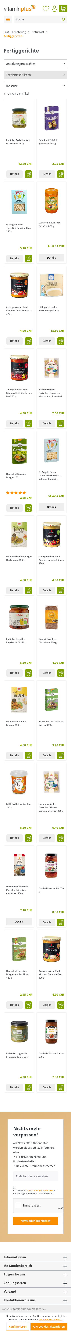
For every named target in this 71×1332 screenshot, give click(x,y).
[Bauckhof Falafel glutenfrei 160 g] (52, 118)
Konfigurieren (18, 1326)
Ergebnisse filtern (18, 75)
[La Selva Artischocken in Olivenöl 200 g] (19, 118)
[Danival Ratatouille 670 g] (52, 866)
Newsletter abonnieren (36, 1221)
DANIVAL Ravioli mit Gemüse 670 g (49, 224)
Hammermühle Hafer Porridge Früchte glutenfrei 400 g (17, 889)
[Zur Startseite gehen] (20, 8)
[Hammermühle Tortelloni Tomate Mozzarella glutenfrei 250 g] (52, 368)
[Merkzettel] (46, 8)
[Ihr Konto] (54, 8)
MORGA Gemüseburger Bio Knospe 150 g (19, 558)
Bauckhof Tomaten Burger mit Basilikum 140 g (17, 974)
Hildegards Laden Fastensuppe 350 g (49, 308)
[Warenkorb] (63, 8)
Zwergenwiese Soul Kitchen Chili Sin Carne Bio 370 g (18, 392)
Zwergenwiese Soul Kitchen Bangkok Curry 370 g (51, 559)
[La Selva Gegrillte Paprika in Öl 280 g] (19, 617)
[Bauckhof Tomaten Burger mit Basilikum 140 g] (19, 949)
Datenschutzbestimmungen (39, 1190)
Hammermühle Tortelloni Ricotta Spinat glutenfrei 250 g (51, 807)
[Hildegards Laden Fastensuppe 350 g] (52, 285)
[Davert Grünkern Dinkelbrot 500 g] (52, 617)
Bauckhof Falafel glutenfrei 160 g (48, 141)
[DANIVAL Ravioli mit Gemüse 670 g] (52, 201)
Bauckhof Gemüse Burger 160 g (16, 475)
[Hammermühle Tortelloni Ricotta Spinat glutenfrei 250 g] (52, 782)
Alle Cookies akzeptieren (49, 1326)
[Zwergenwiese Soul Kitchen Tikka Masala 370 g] (19, 285)
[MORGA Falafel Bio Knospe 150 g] (19, 700)
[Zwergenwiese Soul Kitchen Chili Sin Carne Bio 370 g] (19, 368)
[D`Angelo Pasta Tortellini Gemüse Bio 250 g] (19, 202)
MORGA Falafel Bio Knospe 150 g (16, 723)
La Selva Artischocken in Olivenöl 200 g (18, 141)
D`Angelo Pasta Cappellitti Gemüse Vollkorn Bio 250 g (49, 475)
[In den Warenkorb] (28, 174)
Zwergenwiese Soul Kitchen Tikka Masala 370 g (18, 310)
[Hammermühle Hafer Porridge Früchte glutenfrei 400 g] (19, 865)
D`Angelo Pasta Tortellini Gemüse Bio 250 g (18, 227)
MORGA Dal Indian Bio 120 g (18, 805)
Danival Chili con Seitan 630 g (51, 1055)
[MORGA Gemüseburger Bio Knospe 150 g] (19, 535)
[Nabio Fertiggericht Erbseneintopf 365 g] (19, 1032)
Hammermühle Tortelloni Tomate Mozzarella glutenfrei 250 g (50, 392)
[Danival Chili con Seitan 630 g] (52, 1032)
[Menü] (8, 19)
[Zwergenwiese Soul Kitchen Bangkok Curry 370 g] (52, 535)
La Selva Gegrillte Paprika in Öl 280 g (16, 640)
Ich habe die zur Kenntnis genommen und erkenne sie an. (34, 1192)
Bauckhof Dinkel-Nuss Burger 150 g (51, 723)
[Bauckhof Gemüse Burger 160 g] (19, 451)
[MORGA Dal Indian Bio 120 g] (19, 782)
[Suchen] (63, 19)
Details (14, 174)
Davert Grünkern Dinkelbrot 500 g (48, 640)
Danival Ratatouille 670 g (51, 890)
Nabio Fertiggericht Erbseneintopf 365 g (17, 1055)
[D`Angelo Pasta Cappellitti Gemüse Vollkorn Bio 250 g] (52, 450)
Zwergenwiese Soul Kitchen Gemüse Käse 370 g (51, 974)
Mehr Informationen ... (50, 1319)
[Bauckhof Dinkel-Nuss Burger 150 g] (52, 700)
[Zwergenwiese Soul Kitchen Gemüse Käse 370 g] (52, 949)
